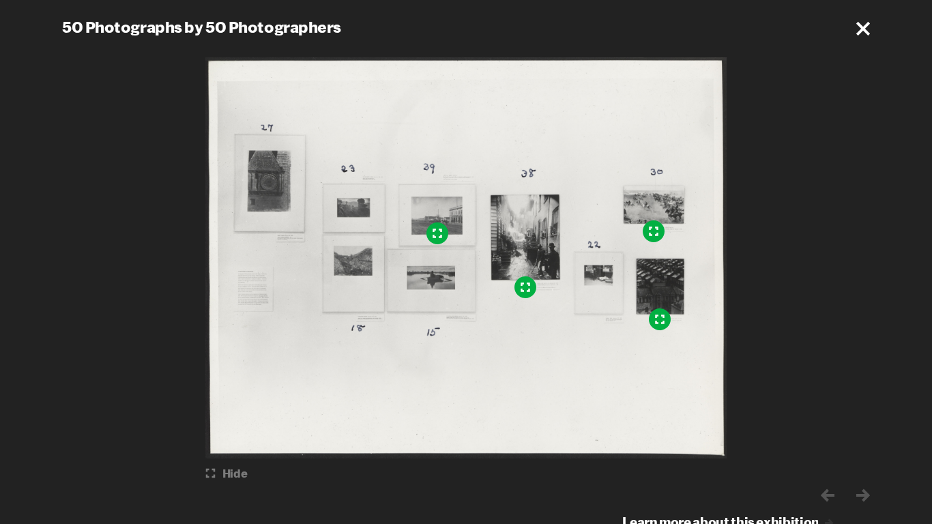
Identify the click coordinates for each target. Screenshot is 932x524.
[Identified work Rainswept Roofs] (659, 319)
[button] (863, 28)
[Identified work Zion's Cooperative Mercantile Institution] (437, 233)
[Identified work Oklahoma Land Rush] (653, 231)
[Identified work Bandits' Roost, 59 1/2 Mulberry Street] (525, 287)
